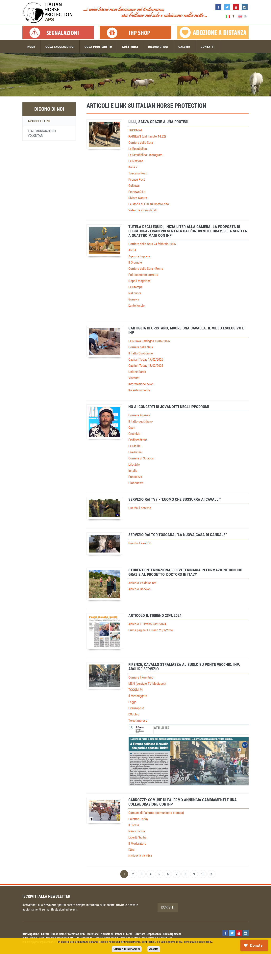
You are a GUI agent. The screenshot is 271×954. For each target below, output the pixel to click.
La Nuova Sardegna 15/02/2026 (149, 341)
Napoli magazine (139, 281)
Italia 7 (132, 167)
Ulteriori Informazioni (126, 948)
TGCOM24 (135, 130)
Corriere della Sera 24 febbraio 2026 (152, 244)
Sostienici (130, 47)
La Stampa (135, 287)
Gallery (184, 47)
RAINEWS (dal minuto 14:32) (147, 136)
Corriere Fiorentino (140, 677)
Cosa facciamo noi (59, 47)
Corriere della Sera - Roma (145, 269)
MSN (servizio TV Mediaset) (147, 683)
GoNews (134, 186)
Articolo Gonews (139, 589)
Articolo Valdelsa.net (142, 583)
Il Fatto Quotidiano (140, 353)
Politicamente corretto (143, 275)
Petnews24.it (136, 192)
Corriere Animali (139, 415)
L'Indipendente (137, 440)
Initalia (132, 471)
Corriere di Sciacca (141, 458)
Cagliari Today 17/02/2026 (145, 359)
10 (202, 874)
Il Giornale (135, 262)
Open (131, 427)
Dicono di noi (158, 47)
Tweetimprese (137, 720)
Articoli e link (39, 121)
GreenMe (134, 434)
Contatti (208, 47)
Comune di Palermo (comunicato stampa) (156, 813)
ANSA (132, 250)
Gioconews (135, 483)
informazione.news (141, 384)
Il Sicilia (133, 825)
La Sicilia (134, 446)
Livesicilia (135, 452)
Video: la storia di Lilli (142, 210)
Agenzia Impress (139, 256)
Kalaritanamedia (139, 390)
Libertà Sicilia (137, 837)
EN (245, 16)
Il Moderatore (137, 843)
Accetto (153, 948)
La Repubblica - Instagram (145, 155)
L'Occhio (133, 714)
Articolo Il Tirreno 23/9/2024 (147, 624)
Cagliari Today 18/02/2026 (145, 366)
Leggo (132, 702)
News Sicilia (136, 831)
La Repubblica (137, 149)
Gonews (133, 299)
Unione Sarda (137, 372)
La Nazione (135, 161)
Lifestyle (134, 464)
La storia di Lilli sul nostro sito (148, 204)
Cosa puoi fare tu (98, 47)
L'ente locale (136, 305)
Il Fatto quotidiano (140, 421)
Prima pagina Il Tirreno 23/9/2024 (150, 630)
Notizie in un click (140, 856)
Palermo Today (138, 819)
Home (31, 47)
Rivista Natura (137, 198)
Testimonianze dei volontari (42, 133)
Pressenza (135, 477)
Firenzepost (136, 708)
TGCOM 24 (135, 690)
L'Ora (131, 850)
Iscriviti (167, 907)
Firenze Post (136, 179)
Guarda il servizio (139, 508)
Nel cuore (134, 293)
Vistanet (133, 378)
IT (232, 16)
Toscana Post (137, 173)
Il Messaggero (137, 696)
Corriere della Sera (140, 142)
